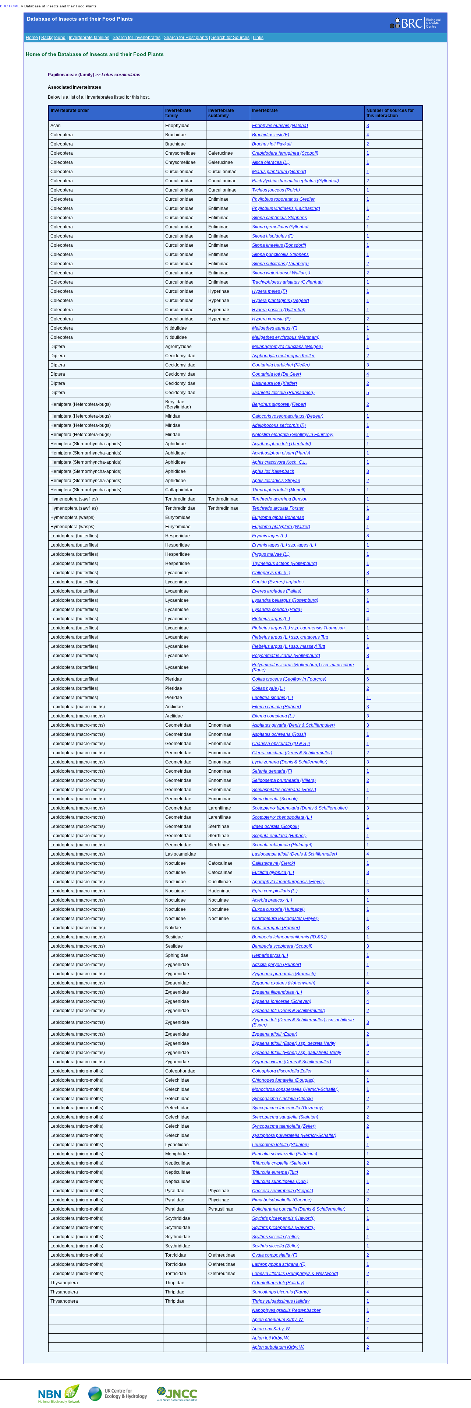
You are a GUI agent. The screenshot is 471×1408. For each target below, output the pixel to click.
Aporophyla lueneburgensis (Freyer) (288, 881)
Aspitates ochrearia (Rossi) (279, 734)
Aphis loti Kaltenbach (273, 471)
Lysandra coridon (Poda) (277, 609)
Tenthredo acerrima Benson (280, 499)
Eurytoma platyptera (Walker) (281, 526)
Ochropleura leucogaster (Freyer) (285, 918)
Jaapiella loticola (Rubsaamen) (283, 392)
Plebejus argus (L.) (271, 618)
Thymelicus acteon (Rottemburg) (284, 563)
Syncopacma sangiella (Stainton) (285, 1117)
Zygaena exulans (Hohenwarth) (283, 983)
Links (258, 37)
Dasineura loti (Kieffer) (274, 383)
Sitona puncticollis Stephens (280, 254)
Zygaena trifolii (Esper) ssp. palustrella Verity (296, 1052)
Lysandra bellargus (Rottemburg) (285, 600)
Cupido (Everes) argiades (278, 581)
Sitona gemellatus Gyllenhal (280, 226)
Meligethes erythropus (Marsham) (285, 337)
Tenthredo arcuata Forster (278, 508)
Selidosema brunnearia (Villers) (284, 780)
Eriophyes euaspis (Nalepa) (280, 125)
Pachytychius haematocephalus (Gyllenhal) (295, 180)
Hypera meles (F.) (269, 291)
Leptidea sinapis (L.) (272, 697)
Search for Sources (230, 37)
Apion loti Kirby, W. (270, 1338)
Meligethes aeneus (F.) (274, 328)
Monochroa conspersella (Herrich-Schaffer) (295, 1089)
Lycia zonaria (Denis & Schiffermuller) (289, 762)
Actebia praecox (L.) (272, 900)
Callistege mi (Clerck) (273, 863)
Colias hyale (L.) (268, 688)
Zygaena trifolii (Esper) (274, 1034)
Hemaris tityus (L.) (270, 955)
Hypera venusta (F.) (271, 319)
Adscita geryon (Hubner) (276, 964)
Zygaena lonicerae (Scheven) (281, 1001)
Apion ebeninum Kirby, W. (278, 1319)
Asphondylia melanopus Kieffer (283, 355)
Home (32, 37)
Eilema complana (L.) (273, 716)
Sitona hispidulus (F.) (273, 236)
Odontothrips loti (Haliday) (278, 1282)
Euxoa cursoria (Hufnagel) (278, 909)
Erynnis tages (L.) (269, 535)
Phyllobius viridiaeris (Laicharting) (286, 208)
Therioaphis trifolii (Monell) (278, 489)
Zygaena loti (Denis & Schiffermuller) (288, 1010)
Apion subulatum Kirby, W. (278, 1347)
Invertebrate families (89, 37)
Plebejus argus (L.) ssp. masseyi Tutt (288, 646)
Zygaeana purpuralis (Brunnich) (284, 973)
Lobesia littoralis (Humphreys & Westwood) (295, 1273)
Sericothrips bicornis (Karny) (280, 1292)
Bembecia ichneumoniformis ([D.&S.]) (289, 937)
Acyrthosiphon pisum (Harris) (281, 453)
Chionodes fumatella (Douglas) (283, 1080)
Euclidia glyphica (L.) (273, 872)
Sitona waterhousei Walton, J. (281, 272)
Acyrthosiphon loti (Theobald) (281, 443)
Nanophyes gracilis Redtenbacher (286, 1310)
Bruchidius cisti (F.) (270, 134)
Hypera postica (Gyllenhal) (278, 309)
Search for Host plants (186, 37)
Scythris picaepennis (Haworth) (283, 1218)
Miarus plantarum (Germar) (279, 171)
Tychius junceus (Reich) (276, 190)
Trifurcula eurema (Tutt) (275, 1172)
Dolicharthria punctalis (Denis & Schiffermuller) (299, 1209)
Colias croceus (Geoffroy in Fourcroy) (289, 679)
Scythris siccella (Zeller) (276, 1236)
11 (368, 697)
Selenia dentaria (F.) (272, 771)
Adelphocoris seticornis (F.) (279, 425)
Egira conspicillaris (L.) (275, 890)
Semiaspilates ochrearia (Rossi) (284, 789)
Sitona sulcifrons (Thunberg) (280, 263)
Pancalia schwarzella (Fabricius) (284, 1153)
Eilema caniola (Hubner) (276, 706)
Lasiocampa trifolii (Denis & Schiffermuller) (294, 854)
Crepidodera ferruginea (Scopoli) (285, 153)
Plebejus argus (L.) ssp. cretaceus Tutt (290, 637)
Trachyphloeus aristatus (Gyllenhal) (287, 282)
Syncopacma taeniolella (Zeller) (284, 1126)
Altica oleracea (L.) (271, 162)
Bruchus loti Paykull (271, 144)
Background (53, 37)
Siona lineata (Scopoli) (275, 798)
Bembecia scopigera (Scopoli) (282, 946)
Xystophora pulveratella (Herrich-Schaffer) (294, 1135)
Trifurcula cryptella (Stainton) (280, 1163)
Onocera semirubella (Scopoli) (282, 1190)
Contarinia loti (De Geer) (276, 374)
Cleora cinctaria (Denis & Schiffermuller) (292, 752)
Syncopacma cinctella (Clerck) (282, 1098)
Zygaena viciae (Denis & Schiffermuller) (291, 1061)
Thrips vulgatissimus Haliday (280, 1301)
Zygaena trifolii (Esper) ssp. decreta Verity (293, 1043)
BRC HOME (10, 6)
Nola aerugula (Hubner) (276, 927)
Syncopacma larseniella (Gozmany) (287, 1107)
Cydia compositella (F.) (274, 1255)
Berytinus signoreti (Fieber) (279, 404)
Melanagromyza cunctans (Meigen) (287, 346)
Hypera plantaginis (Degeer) (280, 300)
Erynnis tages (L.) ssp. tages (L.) (284, 545)
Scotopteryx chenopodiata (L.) (282, 817)
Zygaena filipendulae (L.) (277, 992)
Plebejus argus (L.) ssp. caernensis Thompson (298, 628)
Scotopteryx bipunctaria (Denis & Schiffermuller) (300, 808)
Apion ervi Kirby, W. (271, 1328)
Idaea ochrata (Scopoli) (275, 826)
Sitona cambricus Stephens (279, 217)
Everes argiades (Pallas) (276, 591)
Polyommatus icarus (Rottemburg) (286, 655)
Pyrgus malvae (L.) (271, 554)
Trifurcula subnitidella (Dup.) (280, 1181)
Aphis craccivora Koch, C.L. (279, 462)
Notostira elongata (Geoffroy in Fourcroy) (292, 434)
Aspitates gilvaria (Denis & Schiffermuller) (293, 725)
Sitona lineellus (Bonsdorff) (279, 245)
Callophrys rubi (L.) (271, 572)
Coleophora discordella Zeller (282, 1071)
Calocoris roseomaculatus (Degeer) (287, 416)
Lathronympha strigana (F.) (278, 1264)
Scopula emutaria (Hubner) (279, 835)
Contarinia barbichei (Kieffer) (281, 365)
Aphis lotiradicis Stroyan (276, 480)
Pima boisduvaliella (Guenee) (282, 1199)
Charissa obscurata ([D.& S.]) (281, 743)
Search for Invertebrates (136, 37)
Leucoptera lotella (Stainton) (280, 1144)
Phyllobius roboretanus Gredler (283, 199)
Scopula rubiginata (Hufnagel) (282, 844)
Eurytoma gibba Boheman (278, 517)
